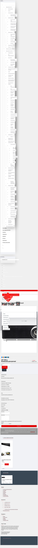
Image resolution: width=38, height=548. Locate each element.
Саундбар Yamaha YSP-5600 (6, 460)
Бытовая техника (4, 296)
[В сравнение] (4, 466)
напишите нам (32, 431)
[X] (5, 357)
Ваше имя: (2, 411)
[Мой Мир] (4, 357)
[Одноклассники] (3, 357)
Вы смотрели (5, 472)
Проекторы (3, 298)
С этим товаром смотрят (8, 437)
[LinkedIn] (7, 357)
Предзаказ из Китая (4, 297)
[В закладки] (2, 466)
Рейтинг (2, 422)
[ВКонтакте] (1, 357)
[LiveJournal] (8, 357)
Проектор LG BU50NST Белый (6, 299)
